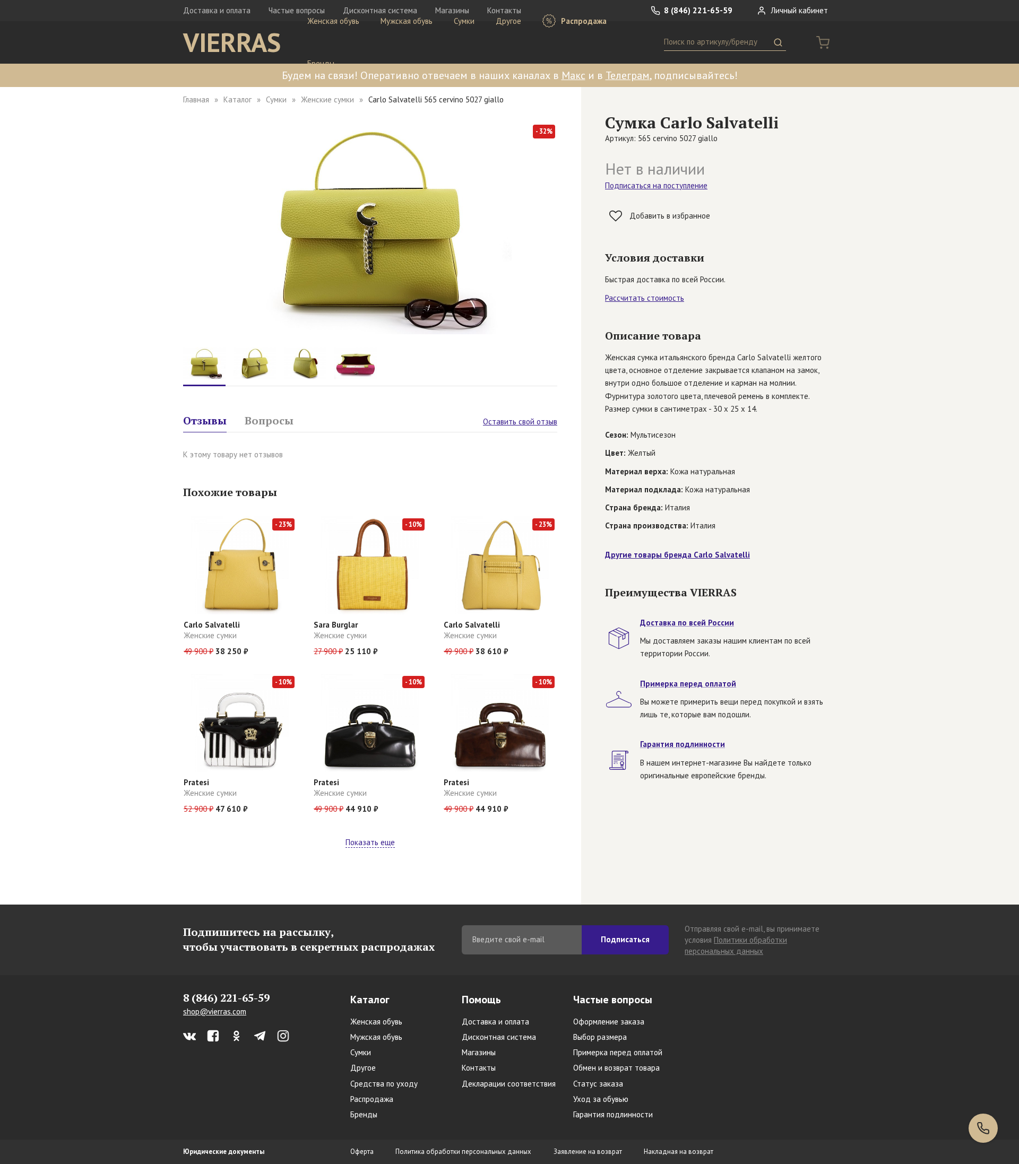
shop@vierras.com (214, 1011)
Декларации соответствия (509, 1084)
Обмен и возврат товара (616, 1068)
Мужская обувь (407, 21)
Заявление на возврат (588, 1151)
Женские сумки (327, 99)
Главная (196, 99)
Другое (508, 21)
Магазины (479, 1052)
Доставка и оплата (217, 10)
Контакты (479, 1068)
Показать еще (370, 842)
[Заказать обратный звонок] (983, 1128)
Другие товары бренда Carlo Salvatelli (677, 555)
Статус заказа (598, 1084)
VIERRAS (232, 42)
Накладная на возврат (678, 1151)
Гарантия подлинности (613, 1114)
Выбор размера (600, 1037)
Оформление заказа (608, 1022)
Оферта (362, 1151)
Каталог (237, 99)
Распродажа (583, 21)
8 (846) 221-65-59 (697, 10)
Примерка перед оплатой (617, 1052)
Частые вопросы (612, 999)
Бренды (320, 63)
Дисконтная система (499, 1037)
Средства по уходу (384, 1084)
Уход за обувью (600, 1099)
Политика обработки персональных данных (463, 1151)
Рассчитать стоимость (644, 298)
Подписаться (625, 939)
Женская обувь (333, 21)
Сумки (464, 21)
